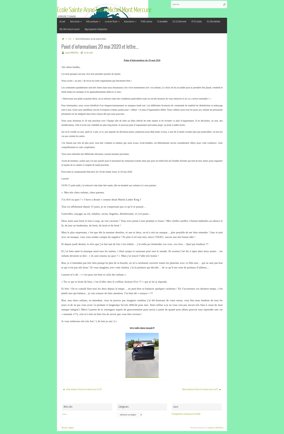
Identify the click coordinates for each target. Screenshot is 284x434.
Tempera (210, 427)
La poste (64, 414)
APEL (70, 39)
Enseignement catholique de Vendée (186, 414)
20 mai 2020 (88, 53)
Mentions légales (68, 427)
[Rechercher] (224, 4)
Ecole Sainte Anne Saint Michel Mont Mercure (104, 10)
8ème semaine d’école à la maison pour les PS (200, 389)
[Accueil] (62, 39)
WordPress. (220, 427)
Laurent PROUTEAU (71, 53)
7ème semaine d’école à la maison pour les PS (84, 389)
